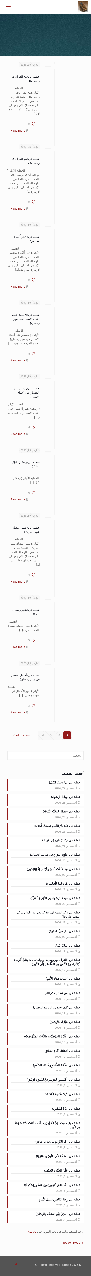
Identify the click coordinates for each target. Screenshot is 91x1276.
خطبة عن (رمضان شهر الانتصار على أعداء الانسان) (26, 393)
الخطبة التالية (23, 735)
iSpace (66, 1242)
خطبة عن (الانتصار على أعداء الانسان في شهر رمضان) (26, 319)
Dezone (78, 1242)
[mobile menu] (8, 6)
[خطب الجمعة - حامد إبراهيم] (83, 6)
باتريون (32, 1231)
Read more (18, 130)
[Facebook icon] (16, 1265)
